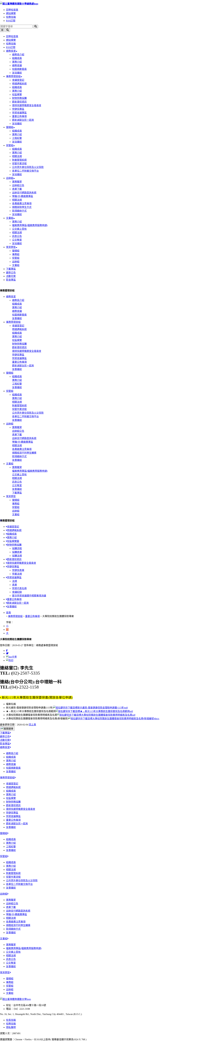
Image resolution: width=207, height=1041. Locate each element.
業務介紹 (17, 62)
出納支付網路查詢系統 (24, 192)
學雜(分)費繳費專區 (22, 196)
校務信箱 (11, 17)
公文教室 (17, 240)
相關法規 (17, 156)
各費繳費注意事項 (22, 203)
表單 (14, 584)
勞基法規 (17, 574)
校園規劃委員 (19, 69)
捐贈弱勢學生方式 (22, 207)
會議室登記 (18, 80)
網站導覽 (11, 13)
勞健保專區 (18, 109)
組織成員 (17, 58)
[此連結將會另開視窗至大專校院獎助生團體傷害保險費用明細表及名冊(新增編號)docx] (113, 718)
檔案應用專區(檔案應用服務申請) (30, 225)
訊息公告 (17, 236)
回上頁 (32, 724)
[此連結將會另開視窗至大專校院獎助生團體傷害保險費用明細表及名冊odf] (96, 715)
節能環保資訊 (19, 101)
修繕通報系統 (19, 83)
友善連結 (17, 318)
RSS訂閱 (10, 20)
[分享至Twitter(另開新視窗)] (7, 653)
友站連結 (17, 72)
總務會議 (17, 65)
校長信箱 (11, 1020)
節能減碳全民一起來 (23, 120)
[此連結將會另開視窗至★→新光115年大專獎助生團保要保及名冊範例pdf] (94, 711)
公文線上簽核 (19, 229)
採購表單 (17, 552)
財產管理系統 (19, 160)
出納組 (9, 178)
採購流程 (17, 548)
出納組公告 (18, 185)
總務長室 (11, 51)
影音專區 (11, 279)
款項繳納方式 (19, 210)
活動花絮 (11, 276)
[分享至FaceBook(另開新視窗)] (7, 650)
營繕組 (9, 127)
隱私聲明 (11, 1027)
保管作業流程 (19, 163)
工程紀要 (17, 138)
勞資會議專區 (19, 112)
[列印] (9, 660)
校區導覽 (17, 94)
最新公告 (11, 272)
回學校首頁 (12, 9)
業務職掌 (17, 181)
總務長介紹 (18, 54)
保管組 (9, 145)
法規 (14, 581)
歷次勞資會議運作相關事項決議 (29, 595)
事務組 (15, 254)
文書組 (9, 218)
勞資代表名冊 (19, 588)
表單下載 (17, 189)
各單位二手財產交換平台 (25, 171)
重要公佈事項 (19, 116)
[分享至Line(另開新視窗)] (11, 657)
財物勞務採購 (19, 98)
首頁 (8, 612)
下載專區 (11, 269)
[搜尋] (35, 26)
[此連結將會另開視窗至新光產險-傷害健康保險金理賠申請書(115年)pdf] (90, 707)
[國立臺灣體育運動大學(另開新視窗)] (15, 999)
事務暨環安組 (13, 76)
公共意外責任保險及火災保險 (28, 167)
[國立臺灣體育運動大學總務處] (103, 3)
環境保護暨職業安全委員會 (26, 105)
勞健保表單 (18, 570)
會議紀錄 (17, 592)
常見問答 (11, 247)
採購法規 (17, 555)
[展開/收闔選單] (7, 728)
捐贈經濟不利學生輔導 (24, 452)
